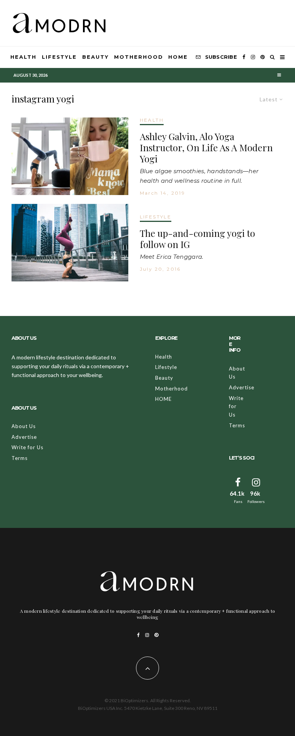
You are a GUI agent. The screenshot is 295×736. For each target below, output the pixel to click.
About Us (24, 426)
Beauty (95, 57)
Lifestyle (59, 57)
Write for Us (27, 447)
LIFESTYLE (156, 217)
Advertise (24, 437)
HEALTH (152, 120)
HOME (178, 57)
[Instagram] (253, 57)
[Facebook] (244, 57)
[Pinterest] (262, 57)
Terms (20, 458)
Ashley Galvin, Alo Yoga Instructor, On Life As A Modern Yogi (206, 147)
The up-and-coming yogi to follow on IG (197, 239)
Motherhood (138, 57)
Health (23, 57)
